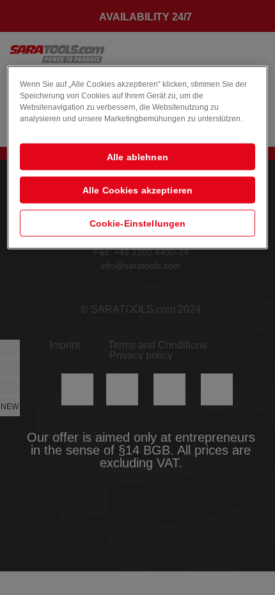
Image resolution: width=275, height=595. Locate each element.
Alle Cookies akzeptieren (137, 190)
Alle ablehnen (137, 156)
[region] (138, 157)
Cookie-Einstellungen (138, 223)
